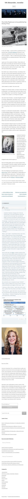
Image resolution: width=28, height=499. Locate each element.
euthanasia (4, 475)
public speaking (5, 482)
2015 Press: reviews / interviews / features (10, 473)
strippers (20, 182)
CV (20, 399)
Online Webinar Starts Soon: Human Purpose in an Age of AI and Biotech (7, 194)
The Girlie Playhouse (12, 52)
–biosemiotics (4, 472)
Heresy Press (4, 172)
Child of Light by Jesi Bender (7, 447)
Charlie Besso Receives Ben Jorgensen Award (10, 463)
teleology (3, 486)
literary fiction (18, 180)
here (15, 227)
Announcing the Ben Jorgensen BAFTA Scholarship (12, 461)
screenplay (4, 483)
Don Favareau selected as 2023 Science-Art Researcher (12, 464)
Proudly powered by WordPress (14, 496)
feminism (13, 180)
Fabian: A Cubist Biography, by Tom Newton (10, 452)
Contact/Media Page (6, 358)
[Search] (24, 413)
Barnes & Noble (19, 177)
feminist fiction (9, 182)
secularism (4, 485)
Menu (14, 6)
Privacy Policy (4, 496)
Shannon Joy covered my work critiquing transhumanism (20, 194)
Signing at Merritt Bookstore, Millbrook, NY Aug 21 (12, 426)
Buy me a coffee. (5, 363)
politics (23, 180)
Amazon (13, 177)
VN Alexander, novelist (14, 3)
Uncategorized (4, 488)
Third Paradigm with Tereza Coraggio (9, 434)
